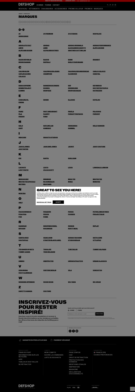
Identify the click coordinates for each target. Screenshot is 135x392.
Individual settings (44, 202)
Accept (58, 202)
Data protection (41, 198)
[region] (68, 196)
